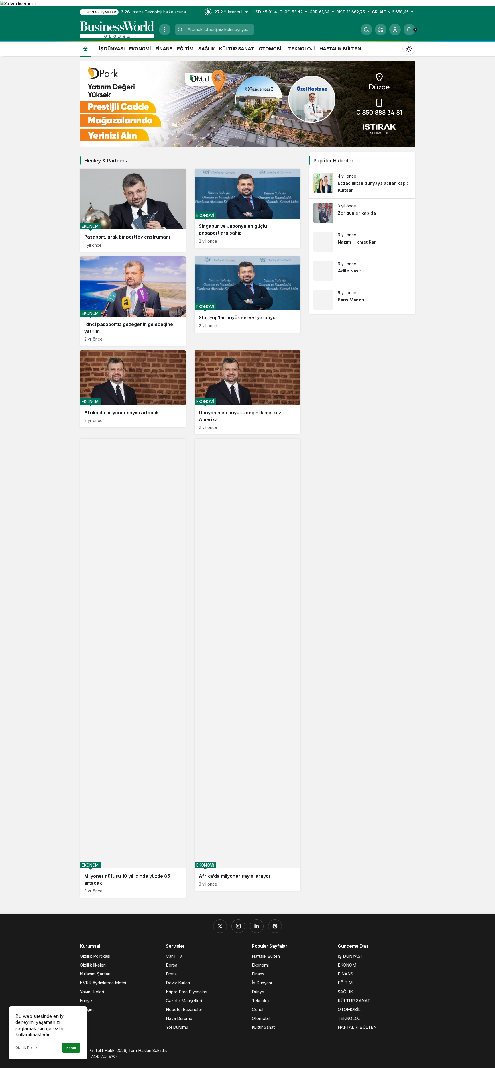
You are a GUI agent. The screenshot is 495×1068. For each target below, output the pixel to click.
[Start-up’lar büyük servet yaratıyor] (247, 294)
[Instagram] (238, 926)
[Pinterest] (275, 926)
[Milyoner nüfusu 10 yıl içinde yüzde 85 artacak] (133, 668)
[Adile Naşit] (362, 270)
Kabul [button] (71, 1048)
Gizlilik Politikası (28, 1047)
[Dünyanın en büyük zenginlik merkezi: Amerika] (247, 392)
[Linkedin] (257, 926)
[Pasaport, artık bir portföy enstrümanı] (133, 210)
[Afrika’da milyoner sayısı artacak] (133, 388)
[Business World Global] (117, 29)
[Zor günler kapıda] (362, 213)
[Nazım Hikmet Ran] (362, 241)
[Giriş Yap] (395, 29)
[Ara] (366, 29)
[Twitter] (220, 926)
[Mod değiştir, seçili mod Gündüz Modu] (408, 48)
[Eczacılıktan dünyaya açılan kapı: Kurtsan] (362, 183)
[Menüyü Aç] (164, 29)
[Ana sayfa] (85, 49)
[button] (380, 29)
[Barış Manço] (362, 299)
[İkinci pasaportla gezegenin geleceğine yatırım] (133, 301)
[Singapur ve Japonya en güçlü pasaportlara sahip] (247, 208)
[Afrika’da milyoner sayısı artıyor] (247, 665)
